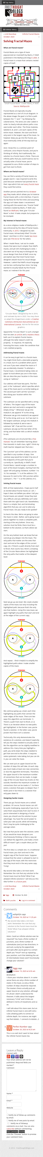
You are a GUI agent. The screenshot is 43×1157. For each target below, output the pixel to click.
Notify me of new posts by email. (22, 1120)
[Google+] (8, 1056)
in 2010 (16, 231)
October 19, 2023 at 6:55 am (24, 971)
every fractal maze (31, 184)
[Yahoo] (17, 1056)
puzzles (13, 900)
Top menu (9, 2)
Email (9, 1100)
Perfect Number (20, 1026)
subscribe (10, 1129)
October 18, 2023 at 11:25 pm (24, 917)
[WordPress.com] (21, 1056)
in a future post (20, 881)
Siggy (15, 968)
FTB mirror (15, 239)
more (35, 236)
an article (18, 334)
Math (8, 900)
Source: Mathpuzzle (22, 106)
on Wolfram (13, 210)
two (31, 236)
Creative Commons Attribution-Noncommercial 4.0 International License (21, 322)
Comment (10, 1068)
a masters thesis (32, 334)
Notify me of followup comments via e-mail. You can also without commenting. (20, 1126)
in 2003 (34, 58)
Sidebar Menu (11, 29)
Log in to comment (28, 900)
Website (10, 1108)
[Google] (13, 1056)
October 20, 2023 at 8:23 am (24, 1029)
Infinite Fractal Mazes (30, 34)
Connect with (12, 1053)
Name (10, 1093)
